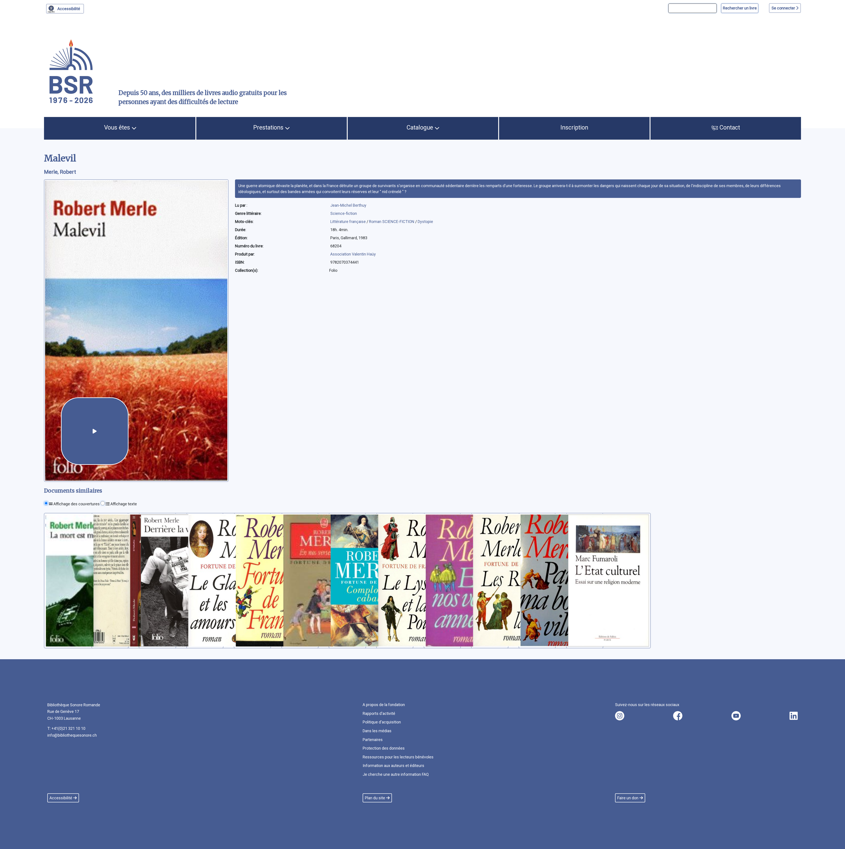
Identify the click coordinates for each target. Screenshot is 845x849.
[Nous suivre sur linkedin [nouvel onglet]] (794, 715)
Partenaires (373, 739)
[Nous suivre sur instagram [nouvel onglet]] (619, 715)
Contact (729, 127)
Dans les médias (377, 730)
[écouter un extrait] (95, 431)
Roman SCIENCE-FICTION (392, 221)
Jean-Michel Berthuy (348, 205)
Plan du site (375, 798)
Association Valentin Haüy (353, 254)
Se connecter (784, 8)
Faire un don (627, 798)
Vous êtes (118, 127)
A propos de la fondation (384, 704)
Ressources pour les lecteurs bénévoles (398, 757)
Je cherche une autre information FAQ (396, 774)
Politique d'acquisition (382, 722)
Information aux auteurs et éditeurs (393, 765)
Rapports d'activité (379, 713)
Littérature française (348, 221)
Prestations (269, 127)
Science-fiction (343, 213)
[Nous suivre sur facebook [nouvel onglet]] (677, 715)
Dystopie (425, 221)
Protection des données (384, 748)
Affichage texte (123, 504)
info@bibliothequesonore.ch (72, 735)
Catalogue (420, 127)
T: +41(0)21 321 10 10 (66, 728)
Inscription (574, 127)
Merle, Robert (60, 172)
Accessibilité (68, 8)
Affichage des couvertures (76, 504)
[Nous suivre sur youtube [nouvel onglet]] (736, 715)
